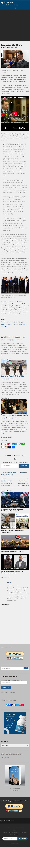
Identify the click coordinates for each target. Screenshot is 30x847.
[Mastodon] (20, 444)
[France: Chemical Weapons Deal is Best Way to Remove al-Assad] (15, 406)
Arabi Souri (15, 70)
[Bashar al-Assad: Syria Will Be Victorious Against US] (15, 367)
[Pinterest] (10, 444)
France (22, 70)
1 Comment (4, 72)
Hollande (22, 472)
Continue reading (15, 843)
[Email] (3, 447)
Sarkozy (7, 474)
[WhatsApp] (24, 444)
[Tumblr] (10, 447)
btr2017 (9, 582)
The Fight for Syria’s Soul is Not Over (12, 551)
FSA (18, 472)
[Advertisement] (15, 25)
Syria (11, 474)
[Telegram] (17, 444)
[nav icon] (15, 7)
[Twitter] (6, 444)
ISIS (26, 472)
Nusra (2, 474)
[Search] (26, 668)
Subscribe (23, 465)
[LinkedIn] (13, 444)
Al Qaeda (9, 472)
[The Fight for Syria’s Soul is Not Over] (15, 542)
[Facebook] (3, 444)
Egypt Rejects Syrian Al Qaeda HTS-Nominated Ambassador (12, 572)
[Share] (13, 447)
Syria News (7, 2)
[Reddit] (6, 447)
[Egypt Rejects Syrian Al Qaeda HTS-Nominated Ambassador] (15, 562)
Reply (27, 585)
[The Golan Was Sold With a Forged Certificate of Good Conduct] (15, 500)
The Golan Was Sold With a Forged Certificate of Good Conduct (12, 510)
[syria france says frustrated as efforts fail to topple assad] (15, 327)
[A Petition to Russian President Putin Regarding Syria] (15, 521)
